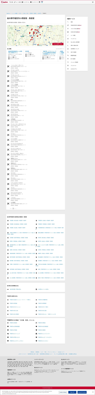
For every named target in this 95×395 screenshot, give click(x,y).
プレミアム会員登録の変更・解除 (60, 353)
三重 (21, 364)
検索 (8, 372)
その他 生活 (25, 13)
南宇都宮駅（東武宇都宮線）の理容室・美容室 (19, 269)
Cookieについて (61, 351)
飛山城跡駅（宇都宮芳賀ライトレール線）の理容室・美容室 (50, 257)
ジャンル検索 (14, 13)
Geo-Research (82, 364)
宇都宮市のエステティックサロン (16, 340)
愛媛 (30, 365)
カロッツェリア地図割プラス (79, 371)
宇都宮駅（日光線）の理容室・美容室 (46, 220)
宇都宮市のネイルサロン (43, 340)
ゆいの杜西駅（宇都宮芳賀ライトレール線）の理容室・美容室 (51, 272)
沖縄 (27, 366)
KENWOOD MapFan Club (66, 372)
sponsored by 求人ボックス (60, 48)
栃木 (11, 363)
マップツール (17, 372)
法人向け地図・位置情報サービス (68, 361)
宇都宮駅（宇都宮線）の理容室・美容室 (46, 224)
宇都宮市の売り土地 (14, 310)
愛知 (19, 364)
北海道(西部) (15, 361)
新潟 (25, 363)
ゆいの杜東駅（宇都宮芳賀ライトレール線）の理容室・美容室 (22, 277)
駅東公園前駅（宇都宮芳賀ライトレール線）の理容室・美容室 (51, 232)
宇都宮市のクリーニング (15, 333)
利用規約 (37, 351)
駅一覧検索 (11, 374)
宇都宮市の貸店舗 (13, 303)
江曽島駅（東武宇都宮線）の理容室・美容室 (19, 237)
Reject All (72, 392)
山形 (29, 361)
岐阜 (14, 364)
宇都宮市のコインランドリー (44, 333)
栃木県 (39, 13)
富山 (28, 363)
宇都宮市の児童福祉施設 (15, 326)
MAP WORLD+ (70, 364)
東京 (20, 363)
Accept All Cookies (82, 392)
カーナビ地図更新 (44, 364)
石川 (30, 363)
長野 (12, 364)
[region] (35, 35)
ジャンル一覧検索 (17, 374)
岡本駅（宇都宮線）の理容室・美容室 (17, 241)
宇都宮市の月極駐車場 (42, 299)
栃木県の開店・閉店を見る (15, 289)
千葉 (18, 363)
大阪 (26, 364)
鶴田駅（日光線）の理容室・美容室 (45, 253)
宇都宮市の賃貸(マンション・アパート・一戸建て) (20, 299)
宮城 (24, 361)
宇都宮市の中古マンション (15, 306)
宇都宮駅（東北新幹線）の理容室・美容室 (18, 224)
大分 (19, 366)
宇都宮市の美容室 (13, 322)
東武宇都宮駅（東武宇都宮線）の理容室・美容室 (20, 257)
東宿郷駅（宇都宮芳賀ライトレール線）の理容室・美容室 (50, 260)
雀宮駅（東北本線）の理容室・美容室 (17, 249)
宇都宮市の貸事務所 (42, 303)
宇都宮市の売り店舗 (42, 310)
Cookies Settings (63, 392)
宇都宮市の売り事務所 (14, 314)
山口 (23, 365)
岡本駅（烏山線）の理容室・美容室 (45, 241)
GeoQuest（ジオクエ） (39, 372)
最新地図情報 (37, 361)
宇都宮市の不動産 (13, 329)
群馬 (13, 363)
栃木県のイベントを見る (43, 289)
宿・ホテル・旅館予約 (52, 364)
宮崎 (21, 366)
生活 (20, 13)
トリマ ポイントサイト (49, 372)
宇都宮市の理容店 (41, 322)
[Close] (93, 392)
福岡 (10, 366)
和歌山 (11, 365)
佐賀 (12, 366)
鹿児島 (24, 366)
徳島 (25, 365)
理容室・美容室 (33, 13)
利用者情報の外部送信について (46, 353)
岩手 (22, 361)
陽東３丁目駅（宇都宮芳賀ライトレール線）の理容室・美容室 (51, 277)
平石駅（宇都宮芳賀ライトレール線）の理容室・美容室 (21, 264)
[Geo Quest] (42, 2)
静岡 (17, 364)
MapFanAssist (39, 371)
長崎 (14, 366)
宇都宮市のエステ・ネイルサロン (45, 337)
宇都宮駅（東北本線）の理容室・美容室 (18, 220)
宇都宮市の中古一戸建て (43, 306)
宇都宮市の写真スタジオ (15, 337)
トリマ (49, 371)
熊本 (17, 366)
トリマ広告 (76, 364)
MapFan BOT (45, 371)
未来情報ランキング (16, 373)
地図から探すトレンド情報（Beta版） (48, 361)
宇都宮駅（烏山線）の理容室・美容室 (17, 227)
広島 (21, 365)
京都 (28, 364)
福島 (31, 361)
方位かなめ (53, 371)
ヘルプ (41, 351)
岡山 (18, 365)
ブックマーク (24, 374)
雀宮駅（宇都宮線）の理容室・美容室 (46, 249)
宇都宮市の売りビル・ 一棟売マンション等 (47, 314)
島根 (16, 365)
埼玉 (15, 363)
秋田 (27, 361)
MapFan (8, 13)
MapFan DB (81, 363)
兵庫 (31, 364)
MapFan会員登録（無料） (12, 381)
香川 (28, 365)
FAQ (45, 351)
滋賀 (24, 364)
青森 (20, 361)
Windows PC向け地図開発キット (71, 363)
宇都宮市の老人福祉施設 (43, 326)
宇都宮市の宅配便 (41, 329)
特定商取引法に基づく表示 (33, 353)
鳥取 (14, 365)
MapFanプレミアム (38, 369)
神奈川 (22, 363)
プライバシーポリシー (52, 351)
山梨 (10, 364)
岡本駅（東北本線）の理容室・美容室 (46, 237)
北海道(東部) (10, 361)
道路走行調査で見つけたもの (48, 363)
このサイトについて (22, 353)
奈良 (8, 365)
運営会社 (32, 351)
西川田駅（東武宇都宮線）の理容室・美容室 (19, 260)
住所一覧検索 (24, 373)
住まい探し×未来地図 (25, 372)
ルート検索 (12, 372)
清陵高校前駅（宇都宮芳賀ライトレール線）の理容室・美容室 (22, 253)
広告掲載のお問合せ (73, 353)
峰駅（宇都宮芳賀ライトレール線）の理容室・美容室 (49, 269)
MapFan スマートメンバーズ (67, 371)
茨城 (8, 363)
